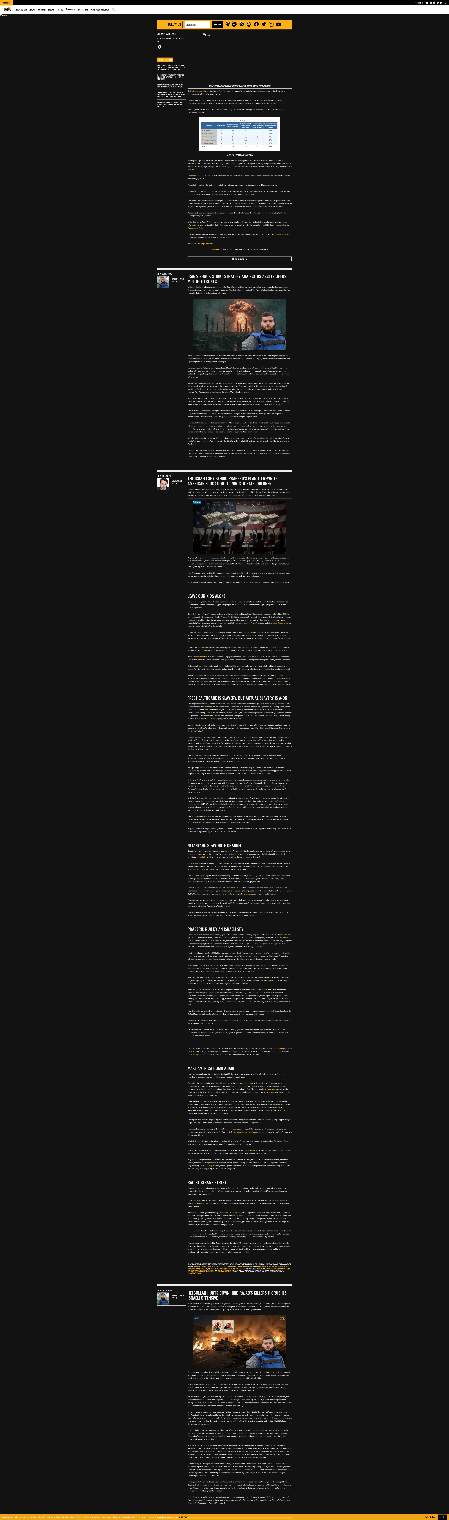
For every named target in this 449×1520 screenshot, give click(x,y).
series (237, 854)
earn (225, 623)
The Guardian (279, 1268)
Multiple (234, 1132)
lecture (239, 755)
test (215, 678)
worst (190, 822)
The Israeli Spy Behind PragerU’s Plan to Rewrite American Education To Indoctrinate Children (232, 480)
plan (210, 1162)
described (277, 681)
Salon (287, 1268)
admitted (286, 937)
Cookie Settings (430, 1517)
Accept (442, 1517)
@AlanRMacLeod (194, 1273)
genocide (247, 894)
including (205, 650)
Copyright (215, 249)
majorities (196, 1200)
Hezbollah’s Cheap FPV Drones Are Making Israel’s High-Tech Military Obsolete (170, 104)
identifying (251, 635)
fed (233, 780)
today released (199, 91)
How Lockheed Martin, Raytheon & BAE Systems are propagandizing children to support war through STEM (171, 67)
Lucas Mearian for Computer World (170, 39)
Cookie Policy (183, 1517)
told (214, 798)
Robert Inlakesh (178, 279)
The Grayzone (193, 1271)
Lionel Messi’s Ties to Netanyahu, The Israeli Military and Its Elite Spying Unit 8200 (170, 77)
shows (223, 863)
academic (231, 1268)
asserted (194, 1054)
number (221, 1268)
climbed (277, 1107)
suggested (236, 1051)
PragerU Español (279, 623)
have (246, 1132)
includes (203, 857)
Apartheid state (225, 894)
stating (209, 709)
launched (278, 675)
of (226, 1268)
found (241, 1215)
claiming (280, 1048)
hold (277, 1203)
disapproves (224, 1212)
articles (238, 1268)
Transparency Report (196, 228)
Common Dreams (224, 1271)
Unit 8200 (227, 937)
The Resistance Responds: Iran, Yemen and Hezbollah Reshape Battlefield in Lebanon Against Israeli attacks (171, 94)
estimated (226, 602)
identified (273, 980)
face (238, 888)
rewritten (200, 657)
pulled (190, 1104)
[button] (419, 2)
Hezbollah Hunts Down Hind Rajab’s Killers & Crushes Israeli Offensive (170, 85)
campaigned (270, 1089)
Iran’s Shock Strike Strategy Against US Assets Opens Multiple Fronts (237, 278)
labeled (243, 1086)
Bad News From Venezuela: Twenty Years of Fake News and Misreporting (223, 1266)
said (189, 1004)
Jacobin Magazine (206, 1271)
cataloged (253, 1132)
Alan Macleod (177, 481)
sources (241, 1132)
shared (266, 912)
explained (260, 946)
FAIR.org (269, 1268)
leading (250, 1083)
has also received (283, 234)
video (240, 737)
